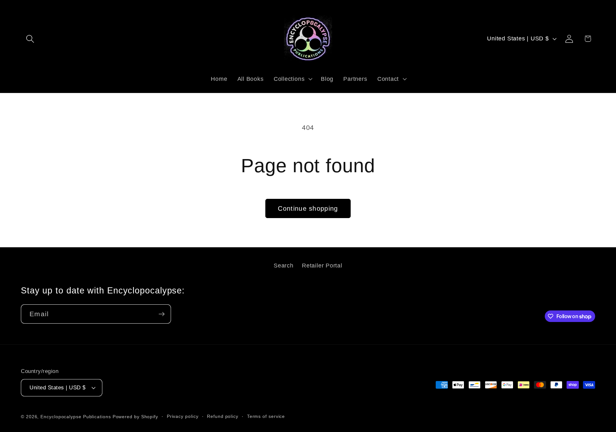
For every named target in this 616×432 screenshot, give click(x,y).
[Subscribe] (161, 314)
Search (284, 265)
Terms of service (266, 416)
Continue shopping (308, 208)
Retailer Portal (322, 265)
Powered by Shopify (135, 416)
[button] (30, 39)
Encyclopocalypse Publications (75, 416)
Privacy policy (183, 416)
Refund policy (222, 416)
